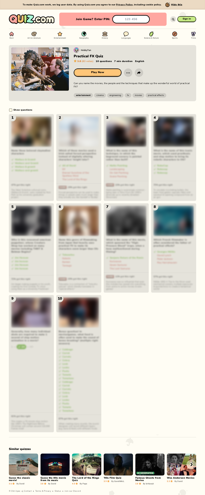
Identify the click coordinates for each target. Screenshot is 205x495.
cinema (100, 95)
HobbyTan (86, 50)
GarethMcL (117, 481)
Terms (38, 491)
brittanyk (148, 483)
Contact (28, 491)
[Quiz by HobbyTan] (76, 50)
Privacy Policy (124, 4)
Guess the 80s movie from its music (53, 479)
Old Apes (15, 491)
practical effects (156, 95)
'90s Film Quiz (112, 478)
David (20, 483)
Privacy (47, 491)
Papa (83, 483)
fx (128, 95)
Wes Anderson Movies (180, 478)
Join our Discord (73, 491)
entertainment (83, 95)
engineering (115, 95)
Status (58, 491)
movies (138, 95)
